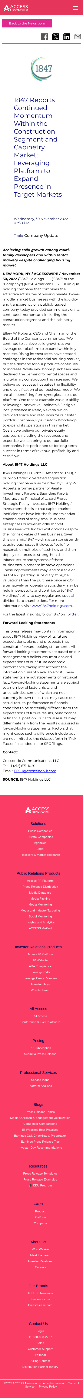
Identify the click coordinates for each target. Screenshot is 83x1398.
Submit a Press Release (40, 1054)
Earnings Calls (40, 972)
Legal (40, 848)
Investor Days (40, 984)
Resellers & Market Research (40, 854)
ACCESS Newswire (40, 1293)
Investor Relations (40, 1261)
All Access (40, 1016)
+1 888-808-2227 (40, 1337)
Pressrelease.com (40, 1305)
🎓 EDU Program (40, 1185)
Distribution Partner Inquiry (40, 1366)
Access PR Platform (40, 880)
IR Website (40, 960)
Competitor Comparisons (40, 1123)
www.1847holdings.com (52, 606)
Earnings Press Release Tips (40, 1141)
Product (40, 1211)
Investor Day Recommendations (40, 1147)
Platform (40, 1217)
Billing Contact (40, 1360)
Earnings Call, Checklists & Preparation (40, 1135)
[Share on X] (55, 36)
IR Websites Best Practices (40, 1129)
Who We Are (40, 1249)
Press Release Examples (40, 1179)
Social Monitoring (40, 916)
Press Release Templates (40, 1173)
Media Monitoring (40, 904)
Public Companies (40, 831)
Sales (40, 1343)
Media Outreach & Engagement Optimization (40, 1117)
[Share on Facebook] (44, 36)
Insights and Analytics (40, 922)
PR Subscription (40, 1048)
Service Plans (40, 1080)
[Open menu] (75, 8)
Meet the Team (40, 1255)
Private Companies (40, 837)
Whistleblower (40, 990)
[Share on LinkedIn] (66, 36)
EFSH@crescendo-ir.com (35, 771)
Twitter (72, 614)
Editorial (40, 1355)
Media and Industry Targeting (40, 910)
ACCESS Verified (40, 928)
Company (40, 1223)
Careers (40, 1267)
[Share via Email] (77, 36)
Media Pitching (40, 898)
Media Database (40, 892)
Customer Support (40, 1349)
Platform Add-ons (40, 1085)
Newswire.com (40, 1299)
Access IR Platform (40, 954)
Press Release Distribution (40, 886)
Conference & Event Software (40, 1022)
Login (40, 1331)
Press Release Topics (40, 1111)
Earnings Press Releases (40, 978)
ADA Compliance (40, 966)
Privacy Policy (48, 1386)
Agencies (40, 842)
